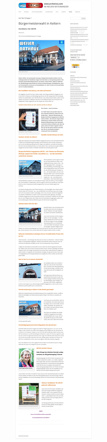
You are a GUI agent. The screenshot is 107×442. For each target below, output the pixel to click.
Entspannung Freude (74, 80)
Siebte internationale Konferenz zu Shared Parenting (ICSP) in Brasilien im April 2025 (79, 36)
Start (20, 12)
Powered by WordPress (23, 435)
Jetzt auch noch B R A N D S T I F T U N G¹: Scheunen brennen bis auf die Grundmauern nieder (79, 29)
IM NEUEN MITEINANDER (75, 89)
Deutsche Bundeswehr (37, 12)
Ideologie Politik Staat (75, 87)
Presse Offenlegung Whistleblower (78, 101)
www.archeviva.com (53, 4)
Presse (70, 12)
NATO (57, 12)
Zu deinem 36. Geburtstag (76, 44)
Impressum (77, 12)
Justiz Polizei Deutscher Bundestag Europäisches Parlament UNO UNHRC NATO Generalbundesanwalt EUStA (79, 93)
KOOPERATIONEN (49, 12)
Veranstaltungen (74, 103)
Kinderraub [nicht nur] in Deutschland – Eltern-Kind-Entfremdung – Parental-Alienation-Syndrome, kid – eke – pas (79, 98)
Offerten (64, 12)
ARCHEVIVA (26, 12)
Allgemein (72, 75)
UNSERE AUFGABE (74, 32)
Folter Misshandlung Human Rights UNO (79, 86)
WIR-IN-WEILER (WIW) (74, 105)
